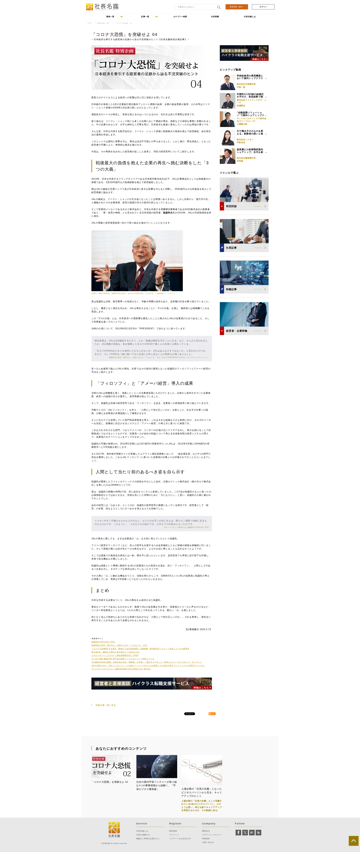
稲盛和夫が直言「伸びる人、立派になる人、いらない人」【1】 (119, 645)
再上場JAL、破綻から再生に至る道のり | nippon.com (115, 652)
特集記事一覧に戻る (106, 705)
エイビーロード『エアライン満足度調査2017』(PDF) (115, 655)
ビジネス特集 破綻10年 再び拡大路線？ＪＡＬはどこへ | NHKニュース (122, 659)
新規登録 (237, 7)
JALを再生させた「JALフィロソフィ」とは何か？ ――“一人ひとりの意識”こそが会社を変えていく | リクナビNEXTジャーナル (148, 665)
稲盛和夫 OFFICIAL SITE (103, 642)
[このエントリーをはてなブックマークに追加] (252, 832)
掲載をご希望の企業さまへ (148, 838)
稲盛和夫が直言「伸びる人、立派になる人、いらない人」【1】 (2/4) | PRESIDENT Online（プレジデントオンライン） (159, 357)
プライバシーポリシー (212, 835)
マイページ (174, 835)
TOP (89, 23)
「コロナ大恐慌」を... (124, 23)
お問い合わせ (208, 842)
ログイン (263, 7)
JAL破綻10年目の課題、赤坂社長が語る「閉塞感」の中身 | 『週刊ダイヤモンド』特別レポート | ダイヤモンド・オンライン (146, 662)
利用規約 (206, 838)
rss (213, 714)
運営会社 (206, 831)
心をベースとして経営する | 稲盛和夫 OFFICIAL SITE (186, 527)
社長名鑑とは (142, 831)
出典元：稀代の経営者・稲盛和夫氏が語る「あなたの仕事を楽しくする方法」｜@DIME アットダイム (133, 293)
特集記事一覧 (103, 23)
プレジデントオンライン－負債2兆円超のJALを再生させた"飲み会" (121, 669)
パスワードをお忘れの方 (180, 838)
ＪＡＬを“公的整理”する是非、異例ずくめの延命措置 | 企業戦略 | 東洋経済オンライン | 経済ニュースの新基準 (140, 649)
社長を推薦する (143, 835)
